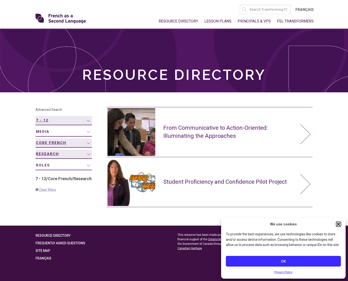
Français (304, 9)
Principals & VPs (254, 21)
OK (283, 261)
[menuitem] (64, 120)
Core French (51, 143)
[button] (338, 224)
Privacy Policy (283, 272)
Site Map (43, 251)
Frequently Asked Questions (60, 243)
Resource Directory (178, 21)
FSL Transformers (295, 21)
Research (47, 154)
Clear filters (47, 190)
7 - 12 (42, 120)
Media (42, 131)
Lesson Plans (218, 21)
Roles (43, 165)
